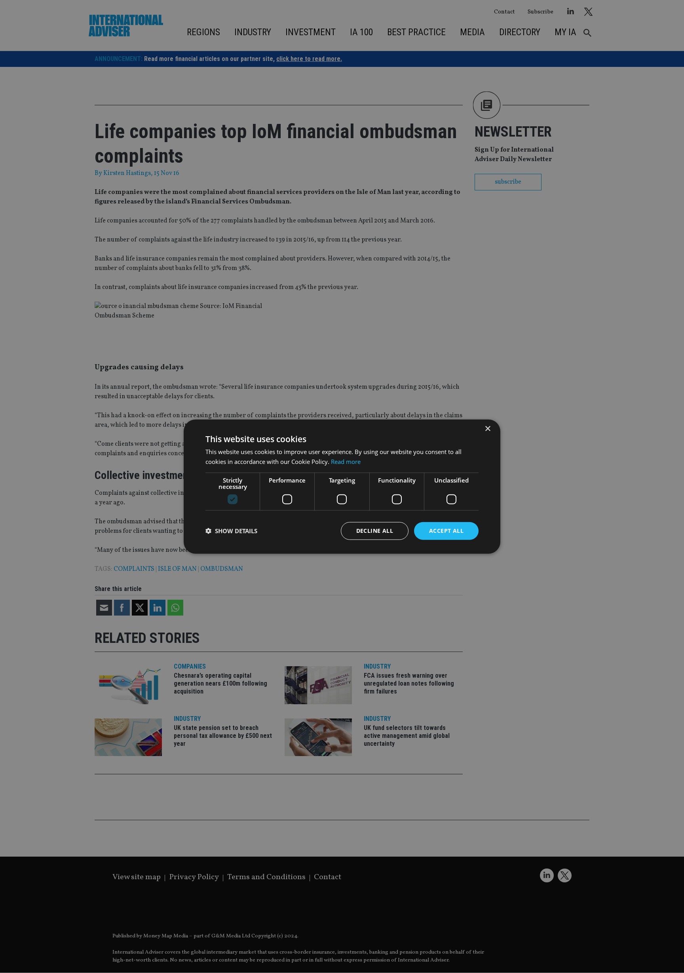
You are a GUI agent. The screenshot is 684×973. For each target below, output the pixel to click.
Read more (346, 462)
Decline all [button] (374, 530)
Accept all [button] (446, 530)
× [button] (487, 429)
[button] (231, 530)
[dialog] (342, 486)
